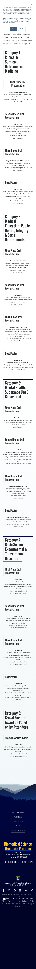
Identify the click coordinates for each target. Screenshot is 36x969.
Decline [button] (22, 29)
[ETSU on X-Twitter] (8, 891)
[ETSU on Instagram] (14, 891)
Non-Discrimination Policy (24, 901)
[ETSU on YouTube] (25, 891)
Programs (18, 817)
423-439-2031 (21, 857)
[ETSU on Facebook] (2, 891)
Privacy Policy (7, 901)
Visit (18, 826)
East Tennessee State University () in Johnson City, (18, 881)
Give (18, 835)
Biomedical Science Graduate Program (18, 846)
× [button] (32, 4)
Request (18, 821)
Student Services (18, 830)
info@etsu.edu (27, 899)
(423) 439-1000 (11, 899)
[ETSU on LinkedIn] (19, 891)
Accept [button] (14, 29)
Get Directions (26, 854)
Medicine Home (18, 813)
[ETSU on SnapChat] (31, 891)
